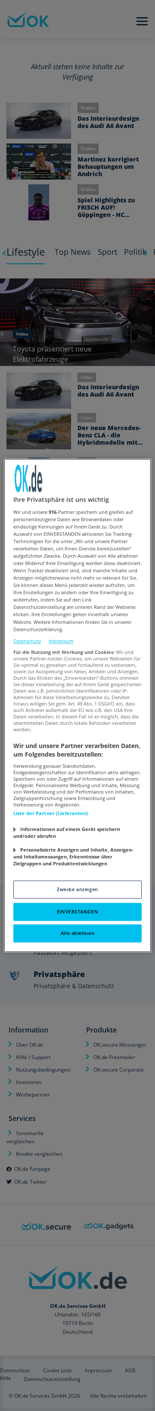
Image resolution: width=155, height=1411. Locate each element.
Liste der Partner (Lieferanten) (50, 813)
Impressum (61, 641)
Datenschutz (27, 641)
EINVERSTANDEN (77, 912)
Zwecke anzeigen (77, 889)
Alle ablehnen (77, 933)
